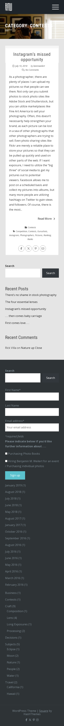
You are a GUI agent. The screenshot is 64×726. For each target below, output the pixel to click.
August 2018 (13, 492)
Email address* (14, 421)
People (11, 669)
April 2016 (11, 571)
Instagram (14, 235)
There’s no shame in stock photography (30, 295)
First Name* (13, 390)
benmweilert (39, 65)
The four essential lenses (21, 302)
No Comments (32, 69)
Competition (21, 231)
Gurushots (42, 231)
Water (11, 676)
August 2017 (13, 518)
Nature (11, 662)
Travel (9, 682)
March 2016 (12, 578)
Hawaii (11, 694)
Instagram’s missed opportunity (32, 57)
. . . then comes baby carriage (23, 316)
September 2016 (15, 538)
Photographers (27, 235)
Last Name (12, 405)
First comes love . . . (17, 323)
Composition (15, 611)
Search (9, 266)
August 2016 (13, 545)
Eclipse (11, 649)
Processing (14, 631)
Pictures (38, 235)
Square (43, 711)
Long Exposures (17, 624)
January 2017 (13, 525)
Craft (8, 606)
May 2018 (11, 512)
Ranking (47, 235)
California (13, 687)
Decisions (11, 637)
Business (11, 593)
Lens (10, 618)
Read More (45, 218)
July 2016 (11, 551)
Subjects (10, 644)
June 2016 (11, 558)
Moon (11, 656)
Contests (32, 227)
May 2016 (11, 565)
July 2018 (11, 498)
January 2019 (13, 485)
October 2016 (13, 531)
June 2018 (11, 505)
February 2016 (14, 585)
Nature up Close (31, 348)
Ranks (30, 239)
